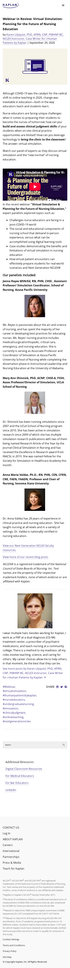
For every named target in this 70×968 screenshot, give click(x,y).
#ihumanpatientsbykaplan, (20, 695)
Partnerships (11, 857)
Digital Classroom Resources (23, 769)
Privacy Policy (9, 951)
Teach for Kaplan (13, 868)
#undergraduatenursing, (18, 704)
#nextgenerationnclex (17, 721)
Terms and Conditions (14, 945)
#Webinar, (9, 687)
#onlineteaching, (13, 717)
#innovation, (11, 708)
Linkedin (10, 790)
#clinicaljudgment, (14, 713)
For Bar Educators (17, 783)
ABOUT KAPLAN (13, 839)
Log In (6, 833)
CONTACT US (11, 827)
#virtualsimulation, (15, 691)
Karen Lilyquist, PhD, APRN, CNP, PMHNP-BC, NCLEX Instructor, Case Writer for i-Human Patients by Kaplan (33, 39)
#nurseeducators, (14, 699)
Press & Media (12, 862)
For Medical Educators (19, 776)
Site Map (7, 957)
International (11, 851)
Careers (8, 845)
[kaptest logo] (11, 5)
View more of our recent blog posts (25, 557)
